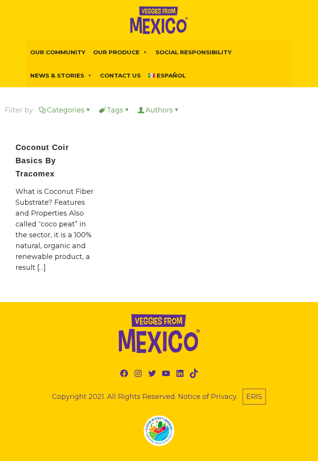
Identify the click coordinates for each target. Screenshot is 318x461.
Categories (66, 110)
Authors (159, 110)
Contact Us (120, 75)
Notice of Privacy (207, 396)
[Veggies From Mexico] (159, 20)
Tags (115, 110)
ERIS (254, 396)
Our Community (57, 52)
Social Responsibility (194, 52)
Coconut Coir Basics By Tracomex (42, 160)
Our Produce (116, 52)
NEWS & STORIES (57, 75)
